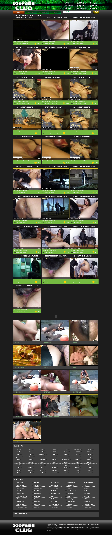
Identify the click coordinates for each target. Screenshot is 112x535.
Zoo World (86, 493)
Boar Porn (36, 507)
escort (23, 43)
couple (31, 467)
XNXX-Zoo (86, 499)
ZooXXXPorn (53, 490)
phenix (48, 43)
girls (66, 454)
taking (79, 459)
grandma (19, 457)
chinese (90, 449)
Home (18, 12)
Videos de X (53, 507)
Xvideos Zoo (53, 485)
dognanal (31, 462)
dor (20, 462)
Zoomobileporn (87, 482)
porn (46, 43)
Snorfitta (85, 488)
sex (19, 467)
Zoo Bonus (80, 7)
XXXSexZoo (69, 485)
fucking (31, 470)
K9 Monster (53, 488)
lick (43, 451)
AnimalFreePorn (82, 2)
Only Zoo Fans (87, 504)
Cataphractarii (81, 3)
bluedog (43, 459)
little (31, 454)
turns (78, 462)
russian (31, 465)
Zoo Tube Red (70, 490)
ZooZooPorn (53, 499)
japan (43, 465)
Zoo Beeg (53, 501)
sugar (67, 470)
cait (31, 459)
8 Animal (69, 488)
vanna (26, 43)
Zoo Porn (92, 7)
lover (67, 467)
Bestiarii (35, 499)
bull (20, 465)
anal (55, 465)
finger (55, 467)
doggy (67, 465)
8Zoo (68, 496)
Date (55, 12)
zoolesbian (78, 449)
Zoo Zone (93, 2)
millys (90, 472)
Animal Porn (93, 8)
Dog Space (68, 8)
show (90, 454)
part (19, 454)
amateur (43, 454)
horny (90, 459)
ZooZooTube (54, 504)
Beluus (68, 507)
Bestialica (86, 490)
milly (90, 470)
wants (19, 451)
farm (19, 470)
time (78, 457)
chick (66, 462)
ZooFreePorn (70, 501)
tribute (55, 459)
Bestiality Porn (81, 8)
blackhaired (66, 459)
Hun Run (36, 504)
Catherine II (93, 5)
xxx (31, 449)
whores (90, 465)
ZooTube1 (36, 496)
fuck (43, 470)
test (43, 457)
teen (31, 451)
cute (43, 467)
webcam (31, 457)
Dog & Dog (68, 7)
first (78, 454)
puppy (55, 451)
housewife (55, 472)
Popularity (43, 12)
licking (78, 467)
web (43, 472)
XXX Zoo (69, 504)
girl (31, 472)
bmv (55, 462)
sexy (43, 462)
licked (67, 449)
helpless (55, 470)
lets (43, 449)
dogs (67, 451)
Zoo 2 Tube (69, 493)
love (55, 454)
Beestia (67, 2)
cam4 (55, 449)
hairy (90, 457)
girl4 (78, 472)
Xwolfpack (68, 3)
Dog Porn (36, 501)
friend (67, 457)
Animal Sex (93, 3)
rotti (78, 470)
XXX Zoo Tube (54, 482)
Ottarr (51, 496)
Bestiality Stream (71, 499)
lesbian (90, 462)
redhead (19, 449)
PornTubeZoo (69, 5)
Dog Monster (70, 482)
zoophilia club (24, 5)
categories (31, 12)
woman (90, 451)
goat (19, 459)
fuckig (90, 467)
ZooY (84, 485)
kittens (79, 451)
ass (66, 472)
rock (55, 457)
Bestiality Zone (54, 493)
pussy (78, 465)
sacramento (19, 43)
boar (19, 472)
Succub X (86, 501)
